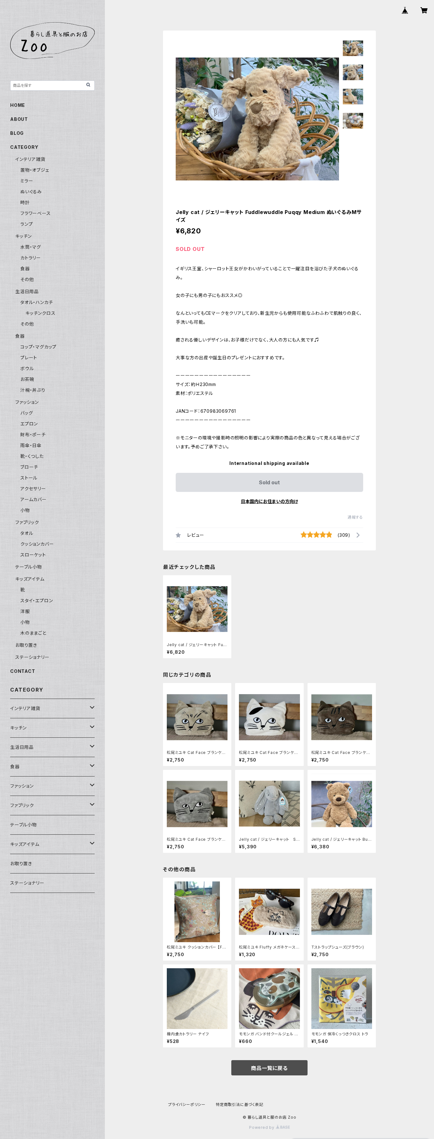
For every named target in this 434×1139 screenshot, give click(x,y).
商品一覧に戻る (269, 1068)
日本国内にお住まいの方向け (269, 501)
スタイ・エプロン (36, 600)
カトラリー (30, 257)
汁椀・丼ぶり (32, 390)
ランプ (26, 224)
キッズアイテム (29, 579)
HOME (17, 105)
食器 (25, 268)
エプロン (29, 423)
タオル (26, 533)
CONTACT (22, 671)
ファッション (27, 402)
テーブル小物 (28, 567)
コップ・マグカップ (38, 346)
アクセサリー (33, 488)
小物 (25, 510)
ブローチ (29, 467)
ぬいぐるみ (31, 191)
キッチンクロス (40, 313)
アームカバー (33, 499)
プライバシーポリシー (187, 1104)
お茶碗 (27, 379)
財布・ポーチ (33, 434)
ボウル (27, 368)
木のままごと (33, 633)
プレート (28, 357)
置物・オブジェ (34, 170)
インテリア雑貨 (30, 159)
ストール (28, 477)
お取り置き (26, 645)
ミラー (26, 180)
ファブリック (27, 522)
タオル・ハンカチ (36, 302)
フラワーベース (35, 213)
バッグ (26, 413)
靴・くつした (32, 456)
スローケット (33, 554)
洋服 (25, 611)
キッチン (23, 236)
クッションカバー (37, 544)
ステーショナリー (32, 657)
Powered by (262, 1127)
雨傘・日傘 (31, 445)
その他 (27, 279)
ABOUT (19, 119)
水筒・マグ (30, 247)
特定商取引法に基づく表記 (239, 1104)
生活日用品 (27, 291)
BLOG (17, 133)
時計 (25, 202)
